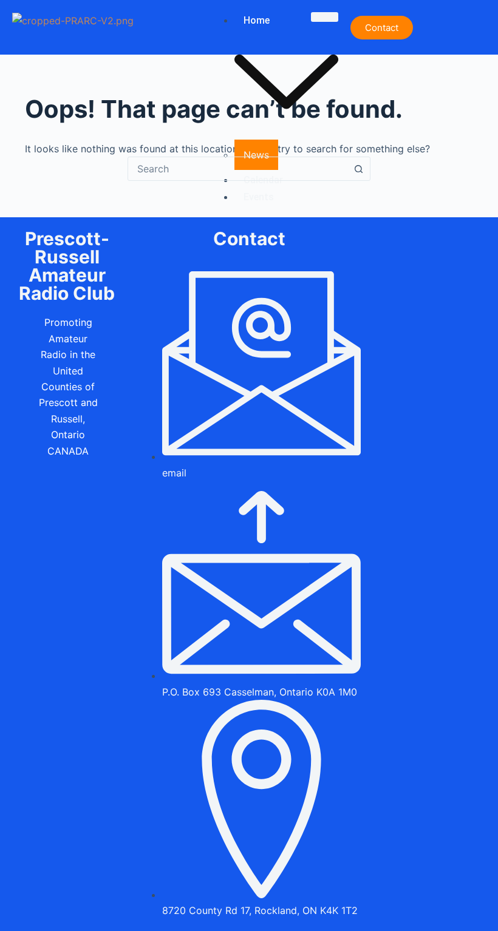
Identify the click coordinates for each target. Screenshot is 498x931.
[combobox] (237, 169)
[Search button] (358, 168)
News (256, 155)
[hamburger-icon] (324, 17)
